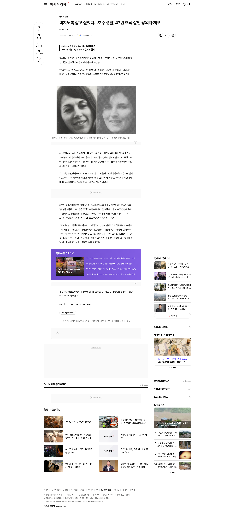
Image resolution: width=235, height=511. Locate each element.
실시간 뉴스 (78, 4)
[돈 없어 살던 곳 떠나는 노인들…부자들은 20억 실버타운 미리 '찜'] (160, 269)
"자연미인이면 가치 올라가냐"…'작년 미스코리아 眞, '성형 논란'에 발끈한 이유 (111, 269)
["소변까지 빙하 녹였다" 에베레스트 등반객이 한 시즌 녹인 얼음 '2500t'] (185, 438)
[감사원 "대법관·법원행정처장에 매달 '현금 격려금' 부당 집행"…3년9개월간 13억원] (160, 290)
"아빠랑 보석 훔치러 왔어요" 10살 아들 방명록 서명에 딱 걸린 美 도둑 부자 (167, 446)
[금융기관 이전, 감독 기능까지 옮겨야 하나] (108, 456)
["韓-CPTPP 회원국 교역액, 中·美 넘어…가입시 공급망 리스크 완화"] (160, 279)
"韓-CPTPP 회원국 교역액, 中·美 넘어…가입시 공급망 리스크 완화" (179, 276)
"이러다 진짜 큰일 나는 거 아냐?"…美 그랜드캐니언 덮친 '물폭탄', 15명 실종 (111, 258)
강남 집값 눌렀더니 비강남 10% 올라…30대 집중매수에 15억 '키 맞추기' (178, 297)
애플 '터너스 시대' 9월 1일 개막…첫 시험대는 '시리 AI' (178, 307)
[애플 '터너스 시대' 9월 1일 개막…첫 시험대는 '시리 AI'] (160, 311)
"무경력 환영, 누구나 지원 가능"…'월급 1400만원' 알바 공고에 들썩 (109, 264)
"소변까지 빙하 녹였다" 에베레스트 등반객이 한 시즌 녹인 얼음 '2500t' (167, 435)
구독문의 (82, 490)
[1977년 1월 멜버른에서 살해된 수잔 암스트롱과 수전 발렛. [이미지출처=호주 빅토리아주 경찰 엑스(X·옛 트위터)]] (96, 110)
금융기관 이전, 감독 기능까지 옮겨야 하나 (134, 451)
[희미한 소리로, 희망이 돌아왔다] (53, 427)
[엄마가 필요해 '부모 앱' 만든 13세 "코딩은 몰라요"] (53, 471)
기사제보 (90, 490)
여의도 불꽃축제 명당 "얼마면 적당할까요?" (79, 451)
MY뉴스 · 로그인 (174, 4)
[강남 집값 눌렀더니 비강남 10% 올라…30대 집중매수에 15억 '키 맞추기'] (160, 300)
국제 (61, 17)
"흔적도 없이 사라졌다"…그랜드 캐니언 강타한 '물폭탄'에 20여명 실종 (168, 467)
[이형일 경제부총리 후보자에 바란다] (108, 442)
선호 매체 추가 (86, 35)
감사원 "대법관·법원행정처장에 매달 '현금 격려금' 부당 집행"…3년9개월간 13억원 (179, 286)
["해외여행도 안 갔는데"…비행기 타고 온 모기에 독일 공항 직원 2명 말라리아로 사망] (185, 459)
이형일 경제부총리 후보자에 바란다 (133, 436)
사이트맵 (132, 490)
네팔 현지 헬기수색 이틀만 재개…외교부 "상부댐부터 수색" (133, 422)
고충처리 (124, 490)
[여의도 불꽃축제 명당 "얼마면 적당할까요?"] (53, 456)
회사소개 (46, 490)
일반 (66, 17)
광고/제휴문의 (56, 490)
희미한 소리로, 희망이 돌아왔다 (78, 421)
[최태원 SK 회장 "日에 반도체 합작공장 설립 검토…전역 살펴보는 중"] (108, 471)
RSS (97, 490)
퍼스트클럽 (74, 490)
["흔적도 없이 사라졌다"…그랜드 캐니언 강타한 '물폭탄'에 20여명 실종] (185, 469)
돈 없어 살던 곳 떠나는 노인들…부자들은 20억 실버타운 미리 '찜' (178, 265)
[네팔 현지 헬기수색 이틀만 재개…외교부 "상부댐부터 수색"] (108, 427)
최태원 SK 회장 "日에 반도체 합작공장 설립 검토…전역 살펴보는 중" (134, 466)
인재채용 (65, 490)
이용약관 (116, 490)
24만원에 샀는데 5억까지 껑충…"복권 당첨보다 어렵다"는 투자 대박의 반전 (111, 274)
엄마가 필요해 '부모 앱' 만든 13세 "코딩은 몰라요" (78, 466)
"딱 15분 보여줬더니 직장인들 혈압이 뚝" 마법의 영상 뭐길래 (78, 436)
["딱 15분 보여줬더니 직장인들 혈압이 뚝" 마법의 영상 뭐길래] (53, 442)
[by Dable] (144, 385)
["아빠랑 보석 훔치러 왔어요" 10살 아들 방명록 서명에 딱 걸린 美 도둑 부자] (185, 448)
